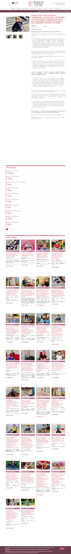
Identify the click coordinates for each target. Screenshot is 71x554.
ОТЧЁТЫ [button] (45, 8)
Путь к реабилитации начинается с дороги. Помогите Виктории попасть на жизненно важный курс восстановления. (57, 255)
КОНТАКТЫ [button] (57, 8)
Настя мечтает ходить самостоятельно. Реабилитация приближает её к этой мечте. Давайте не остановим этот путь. (57, 403)
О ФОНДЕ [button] (18, 8)
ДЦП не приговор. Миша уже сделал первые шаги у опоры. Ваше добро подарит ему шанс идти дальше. (28, 513)
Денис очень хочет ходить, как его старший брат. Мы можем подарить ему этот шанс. (58, 438)
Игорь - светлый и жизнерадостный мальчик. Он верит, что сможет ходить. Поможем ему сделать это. (27, 402)
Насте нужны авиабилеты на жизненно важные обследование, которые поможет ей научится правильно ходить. (12, 292)
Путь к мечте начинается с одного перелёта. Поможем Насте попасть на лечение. (27, 254)
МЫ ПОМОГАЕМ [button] (33, 8)
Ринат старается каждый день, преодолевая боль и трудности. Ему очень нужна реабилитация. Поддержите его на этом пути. (12, 366)
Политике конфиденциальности (32, 552)
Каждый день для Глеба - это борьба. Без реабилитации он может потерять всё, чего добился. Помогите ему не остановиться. (43, 366)
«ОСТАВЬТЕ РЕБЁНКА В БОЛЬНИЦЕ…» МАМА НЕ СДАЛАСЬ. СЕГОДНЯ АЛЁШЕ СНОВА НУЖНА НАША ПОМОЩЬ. (42, 255)
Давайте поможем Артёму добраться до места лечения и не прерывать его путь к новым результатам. (12, 255)
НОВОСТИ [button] (40, 8)
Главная (13, 8)
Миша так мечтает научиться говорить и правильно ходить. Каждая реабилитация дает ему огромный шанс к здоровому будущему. (42, 439)
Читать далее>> (9, 266)
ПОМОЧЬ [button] (51, 8)
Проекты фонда (25, 8)
